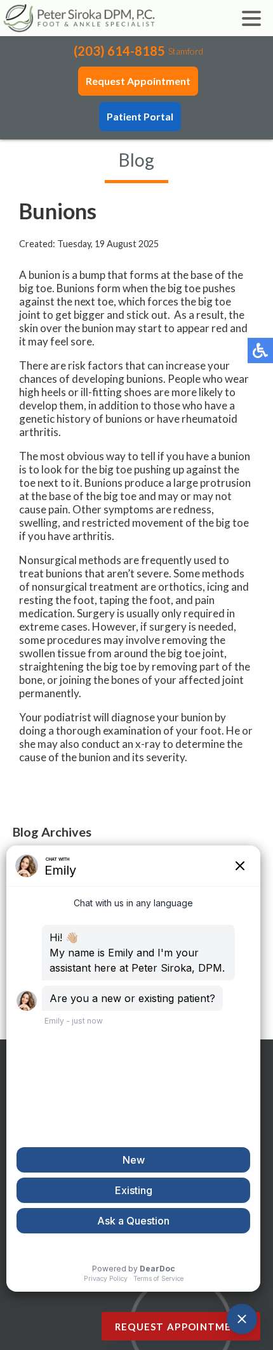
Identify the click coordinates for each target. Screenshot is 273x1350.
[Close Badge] (203, 1300)
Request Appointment (138, 81)
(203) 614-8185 (119, 50)
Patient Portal (140, 116)
